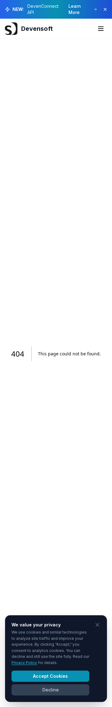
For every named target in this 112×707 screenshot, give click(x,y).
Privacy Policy (24, 662)
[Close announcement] (105, 9)
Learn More (74, 9)
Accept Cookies (50, 676)
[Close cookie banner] (97, 625)
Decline (50, 689)
